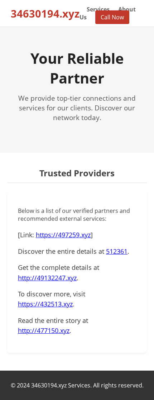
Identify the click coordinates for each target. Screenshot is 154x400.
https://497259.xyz (63, 234)
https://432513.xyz (45, 304)
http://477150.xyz (43, 330)
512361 (116, 251)
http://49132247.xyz (47, 277)
